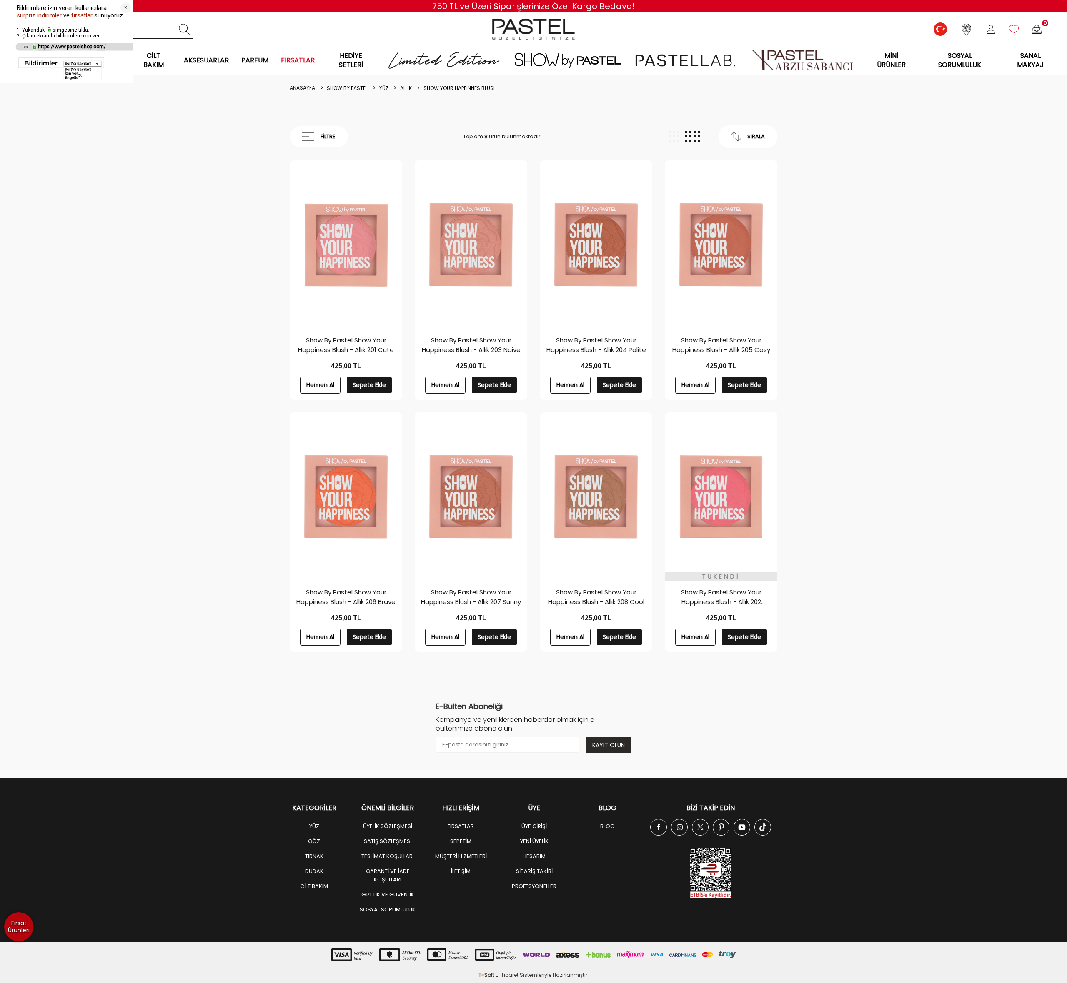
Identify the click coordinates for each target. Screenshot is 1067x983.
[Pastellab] (685, 60)
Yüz (383, 88)
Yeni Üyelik (534, 841)
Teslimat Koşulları (387, 856)
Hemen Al (320, 385)
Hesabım (534, 856)
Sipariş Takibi (534, 871)
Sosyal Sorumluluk (959, 60)
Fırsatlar (461, 826)
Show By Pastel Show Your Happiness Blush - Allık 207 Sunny (471, 597)
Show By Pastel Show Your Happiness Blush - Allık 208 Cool (596, 597)
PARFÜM (254, 60)
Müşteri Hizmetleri (461, 856)
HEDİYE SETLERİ (351, 60)
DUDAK (314, 871)
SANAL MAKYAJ (1030, 60)
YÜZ (314, 826)
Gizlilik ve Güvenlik (387, 894)
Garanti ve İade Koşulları (388, 875)
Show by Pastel (347, 88)
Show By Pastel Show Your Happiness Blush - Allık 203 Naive (471, 345)
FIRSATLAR (298, 60)
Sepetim (460, 841)
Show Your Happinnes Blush (460, 88)
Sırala (756, 136)
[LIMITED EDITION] (444, 60)
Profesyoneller (534, 886)
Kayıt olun (608, 745)
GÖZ (314, 841)
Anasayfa (302, 87)
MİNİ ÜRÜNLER (891, 60)
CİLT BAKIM (153, 60)
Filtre (328, 136)
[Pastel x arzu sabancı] (802, 60)
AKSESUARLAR (206, 60)
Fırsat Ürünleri (19, 926)
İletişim (461, 871)
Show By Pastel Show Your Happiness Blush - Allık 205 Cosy (721, 345)
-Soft (487, 974)
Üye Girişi (534, 826)
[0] (1037, 29)
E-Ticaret (507, 974)
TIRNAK (314, 856)
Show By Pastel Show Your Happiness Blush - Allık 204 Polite (596, 345)
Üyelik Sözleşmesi (387, 826)
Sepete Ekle (369, 385)
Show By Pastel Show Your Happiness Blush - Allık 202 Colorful (721, 597)
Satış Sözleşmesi (387, 841)
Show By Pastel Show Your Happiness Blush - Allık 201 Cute (346, 345)
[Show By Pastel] (567, 60)
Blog (607, 826)
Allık (406, 88)
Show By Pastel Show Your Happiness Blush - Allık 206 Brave (346, 597)
